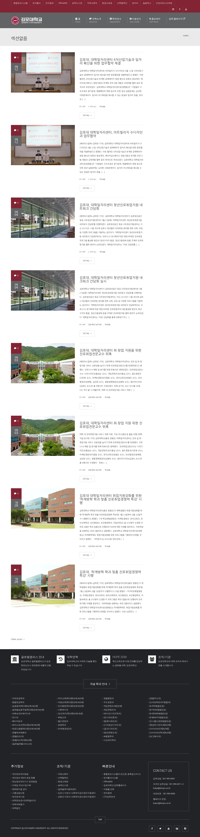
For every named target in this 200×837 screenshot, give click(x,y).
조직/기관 (164, 657)
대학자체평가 (18, 804)
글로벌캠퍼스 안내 (32, 657)
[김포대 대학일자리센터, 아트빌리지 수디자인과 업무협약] (43, 145)
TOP (100, 819)
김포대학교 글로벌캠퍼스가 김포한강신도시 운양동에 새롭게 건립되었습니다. (36, 665)
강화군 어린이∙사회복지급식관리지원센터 (77, 797)
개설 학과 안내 (99, 683)
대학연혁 (72, 657)
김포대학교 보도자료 (94, 324)
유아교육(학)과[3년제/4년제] (71, 698)
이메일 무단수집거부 (21, 785)
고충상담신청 (18, 793)
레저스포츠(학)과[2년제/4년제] (26, 725)
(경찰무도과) (155, 698)
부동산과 (62, 717)
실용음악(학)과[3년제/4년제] (25, 706)
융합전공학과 (18, 702)
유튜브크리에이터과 (21, 713)
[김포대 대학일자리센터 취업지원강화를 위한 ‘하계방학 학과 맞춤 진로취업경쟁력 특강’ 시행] (43, 508)
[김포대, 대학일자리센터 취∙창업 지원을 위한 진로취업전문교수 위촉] (43, 363)
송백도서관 (77, 3)
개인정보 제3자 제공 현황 (23, 778)
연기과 (15, 717)
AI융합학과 (109, 736)
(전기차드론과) (110, 717)
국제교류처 (92, 3)
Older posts (18, 639)
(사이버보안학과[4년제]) (160, 732)
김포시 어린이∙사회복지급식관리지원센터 (77, 793)
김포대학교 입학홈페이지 (115, 785)
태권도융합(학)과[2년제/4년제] (26, 729)
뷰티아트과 (17, 721)
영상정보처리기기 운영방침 (24, 781)
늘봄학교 (147, 3)
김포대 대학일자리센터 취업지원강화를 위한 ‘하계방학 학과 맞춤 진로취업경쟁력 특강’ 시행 (111, 499)
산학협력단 (122, 3)
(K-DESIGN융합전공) (158, 713)
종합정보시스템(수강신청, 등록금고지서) (122, 774)
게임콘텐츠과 (110, 710)
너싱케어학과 (110, 740)
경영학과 (62, 725)
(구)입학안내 (109, 797)
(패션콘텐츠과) (110, 732)
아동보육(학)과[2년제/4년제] (71, 702)
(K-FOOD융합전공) (157, 710)
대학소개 (95, 20)
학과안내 (115, 20)
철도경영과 (63, 721)
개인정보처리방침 (20, 774)
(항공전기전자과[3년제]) (160, 725)
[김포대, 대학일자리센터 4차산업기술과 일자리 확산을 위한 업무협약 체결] (43, 72)
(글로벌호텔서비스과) (22, 744)
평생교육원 (107, 3)
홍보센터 (154, 20)
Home (185, 36)
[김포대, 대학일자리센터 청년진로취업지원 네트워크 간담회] (43, 218)
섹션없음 (102, 106)
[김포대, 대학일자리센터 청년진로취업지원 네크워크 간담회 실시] (43, 290)
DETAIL (86, 115)
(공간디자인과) (110, 729)
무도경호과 (109, 702)
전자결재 (49, 3)
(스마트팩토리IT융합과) (160, 702)
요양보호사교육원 (164, 3)
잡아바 (135, 3)
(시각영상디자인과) (112, 725)
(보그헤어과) (155, 736)
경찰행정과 (109, 698)
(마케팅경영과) (65, 729)
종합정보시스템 (20, 3)
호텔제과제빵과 (19, 732)
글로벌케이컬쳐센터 (67, 789)
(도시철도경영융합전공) (160, 721)
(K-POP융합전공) (156, 706)
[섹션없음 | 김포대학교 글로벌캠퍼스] (26, 20)
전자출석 (36, 3)
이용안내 (135, 20)
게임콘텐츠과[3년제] (113, 706)
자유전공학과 (18, 698)
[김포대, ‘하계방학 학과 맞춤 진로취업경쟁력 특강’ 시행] (43, 586)
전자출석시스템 (111, 778)
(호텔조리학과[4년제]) (22, 740)
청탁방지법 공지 (19, 789)
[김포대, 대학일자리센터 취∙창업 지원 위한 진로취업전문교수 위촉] (43, 436)
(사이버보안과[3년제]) (159, 729)
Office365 (62, 3)
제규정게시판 (18, 797)
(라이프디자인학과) (112, 713)
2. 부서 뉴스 (92, 106)
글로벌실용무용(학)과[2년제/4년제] (28, 710)
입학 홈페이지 (176, 19)
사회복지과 (63, 710)
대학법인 (16, 808)
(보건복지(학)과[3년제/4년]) (70, 713)
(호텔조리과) (18, 736)
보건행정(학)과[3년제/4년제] (71, 706)
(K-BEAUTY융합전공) (158, 717)
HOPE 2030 (119, 657)
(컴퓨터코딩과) (110, 721)
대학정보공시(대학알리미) (24, 800)
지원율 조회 (109, 789)
